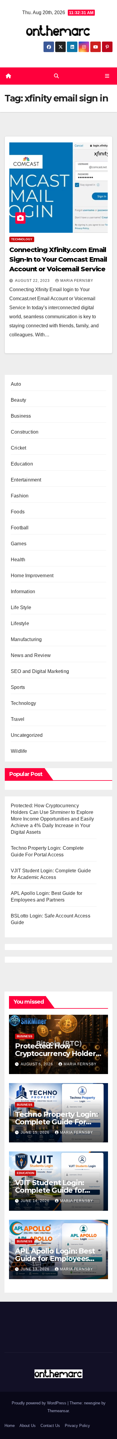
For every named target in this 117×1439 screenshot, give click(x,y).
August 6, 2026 (37, 1064)
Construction (24, 432)
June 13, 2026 (36, 1269)
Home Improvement (32, 575)
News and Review (31, 655)
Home (9, 1425)
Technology (21, 239)
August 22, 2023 (33, 281)
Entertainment (26, 479)
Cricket (18, 447)
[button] (56, 76)
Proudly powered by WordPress (40, 1403)
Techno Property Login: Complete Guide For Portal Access (56, 1122)
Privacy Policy (77, 1425)
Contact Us (50, 1425)
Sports (18, 687)
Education (22, 463)
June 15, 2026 (36, 1132)
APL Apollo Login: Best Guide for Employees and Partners (55, 1258)
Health (18, 559)
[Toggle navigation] (107, 76)
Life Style (21, 607)
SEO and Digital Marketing (40, 671)
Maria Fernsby (76, 281)
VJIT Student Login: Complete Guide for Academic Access (50, 1190)
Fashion (19, 495)
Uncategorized (27, 735)
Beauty (18, 400)
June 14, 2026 (36, 1201)
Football (20, 527)
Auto (16, 384)
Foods (18, 511)
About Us (28, 1425)
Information (23, 591)
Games (18, 543)
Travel (17, 719)
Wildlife (19, 751)
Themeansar (58, 1411)
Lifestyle (20, 623)
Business (21, 416)
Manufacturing (26, 639)
